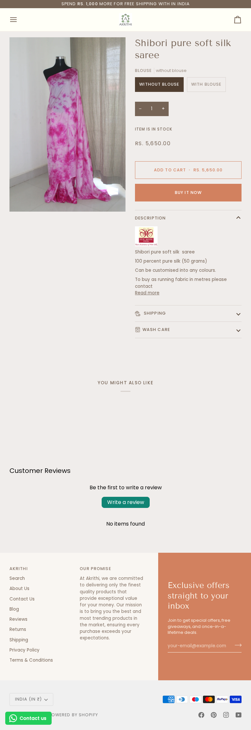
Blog (14, 609)
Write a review (125, 502)
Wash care (156, 329)
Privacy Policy (24, 650)
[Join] (236, 645)
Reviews (18, 619)
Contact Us (22, 599)
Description (150, 218)
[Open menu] (19, 19)
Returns (17, 629)
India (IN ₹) (28, 699)
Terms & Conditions (31, 660)
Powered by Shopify (73, 715)
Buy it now (188, 192)
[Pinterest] (214, 715)
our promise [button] (95, 568)
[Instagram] (226, 715)
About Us (19, 588)
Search (17, 578)
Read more (147, 293)
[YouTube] (239, 715)
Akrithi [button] (18, 568)
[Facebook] (201, 715)
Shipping (154, 313)
